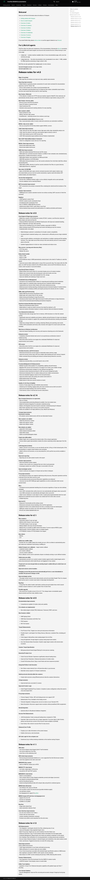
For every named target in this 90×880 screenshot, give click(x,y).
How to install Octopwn (26, 20)
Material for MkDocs (12, 878)
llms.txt (59, 48)
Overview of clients (25, 23)
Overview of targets (26, 37)
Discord (59, 40)
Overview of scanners (26, 25)
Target (24, 5)
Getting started (6, 5)
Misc (57, 5)
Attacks (45, 5)
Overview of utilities (26, 28)
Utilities (39, 5)
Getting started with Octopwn (28, 18)
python (36, 793)
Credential (18, 5)
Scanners (29, 5)
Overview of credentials (27, 32)
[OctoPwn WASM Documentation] (4, 1)
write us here (37, 40)
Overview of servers (26, 35)
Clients (13, 5)
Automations (51, 5)
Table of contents (74, 9)
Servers (35, 5)
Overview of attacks (26, 30)
